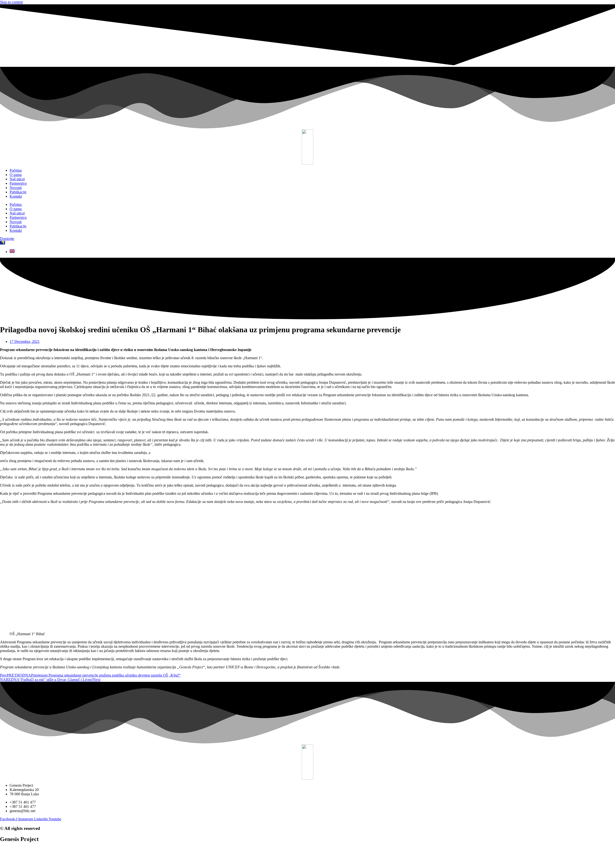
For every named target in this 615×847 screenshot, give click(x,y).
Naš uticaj (17, 179)
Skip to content (11, 2)
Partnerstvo (18, 183)
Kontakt (16, 196)
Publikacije (18, 192)
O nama (16, 175)
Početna (16, 170)
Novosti (16, 188)
